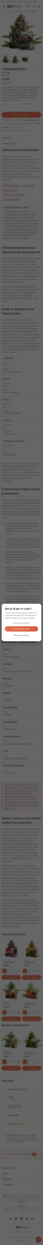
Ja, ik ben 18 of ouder (21, 629)
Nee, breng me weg (21, 635)
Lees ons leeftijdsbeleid (21, 623)
